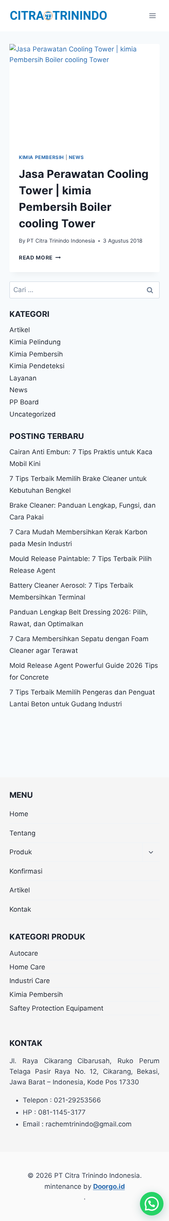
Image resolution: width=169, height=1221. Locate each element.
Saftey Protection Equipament (56, 1008)
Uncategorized (32, 414)
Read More (40, 257)
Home (18, 814)
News (76, 157)
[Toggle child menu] (151, 852)
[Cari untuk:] (84, 290)
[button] (151, 1204)
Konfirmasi (25, 871)
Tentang (22, 833)
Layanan (23, 378)
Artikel (19, 330)
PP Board (24, 402)
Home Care (27, 967)
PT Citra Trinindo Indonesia (61, 241)
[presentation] (84, 94)
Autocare (23, 953)
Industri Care (29, 981)
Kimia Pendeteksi (36, 366)
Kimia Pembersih (41, 157)
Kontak (20, 909)
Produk (20, 852)
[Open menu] (152, 15)
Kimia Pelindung (35, 342)
